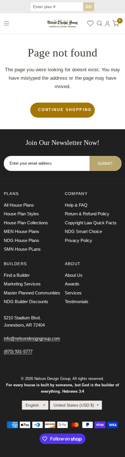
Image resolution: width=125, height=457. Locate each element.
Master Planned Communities (32, 292)
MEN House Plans (21, 231)
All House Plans (19, 205)
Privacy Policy (78, 240)
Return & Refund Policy (87, 213)
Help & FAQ (76, 205)
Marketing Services (22, 283)
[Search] (99, 23)
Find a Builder (17, 275)
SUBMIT (105, 163)
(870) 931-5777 (18, 351)
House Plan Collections (26, 222)
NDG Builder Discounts (26, 301)
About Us (74, 275)
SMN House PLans (22, 249)
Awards (72, 283)
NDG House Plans (21, 240)
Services (73, 292)
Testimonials (76, 301)
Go (88, 6)
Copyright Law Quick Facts (91, 222)
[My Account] (107, 23)
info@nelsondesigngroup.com (32, 338)
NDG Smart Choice (83, 231)
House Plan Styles (21, 213)
